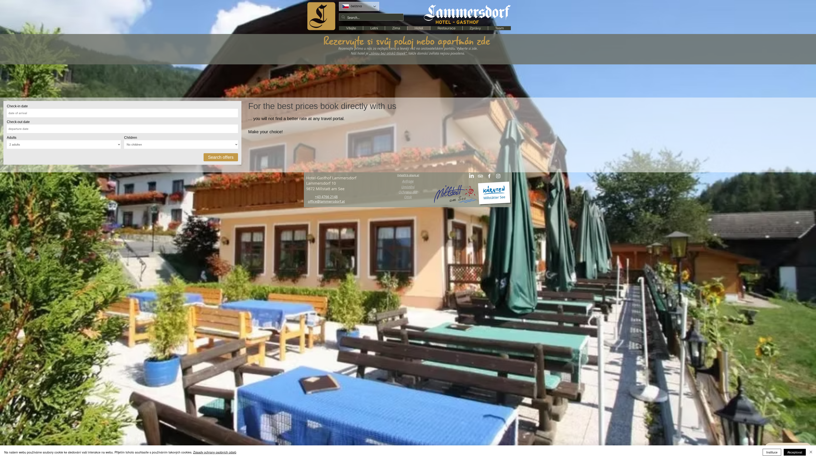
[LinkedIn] (471, 176)
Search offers (221, 157)
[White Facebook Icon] (489, 176)
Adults (11, 137)
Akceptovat (794, 452)
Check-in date (17, 106)
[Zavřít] (810, 452)
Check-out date (18, 122)
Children (130, 137)
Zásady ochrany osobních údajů (214, 452)
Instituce (772, 452)
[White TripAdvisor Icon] (480, 176)
